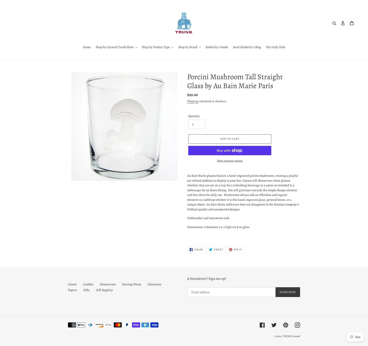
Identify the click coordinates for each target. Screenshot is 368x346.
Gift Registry (104, 290)
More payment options (230, 160)
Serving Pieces (131, 284)
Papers (72, 290)
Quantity (194, 116)
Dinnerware (108, 284)
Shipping (192, 101)
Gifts (86, 290)
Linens (72, 284)
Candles (88, 284)
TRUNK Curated (291, 336)
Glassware (154, 284)
